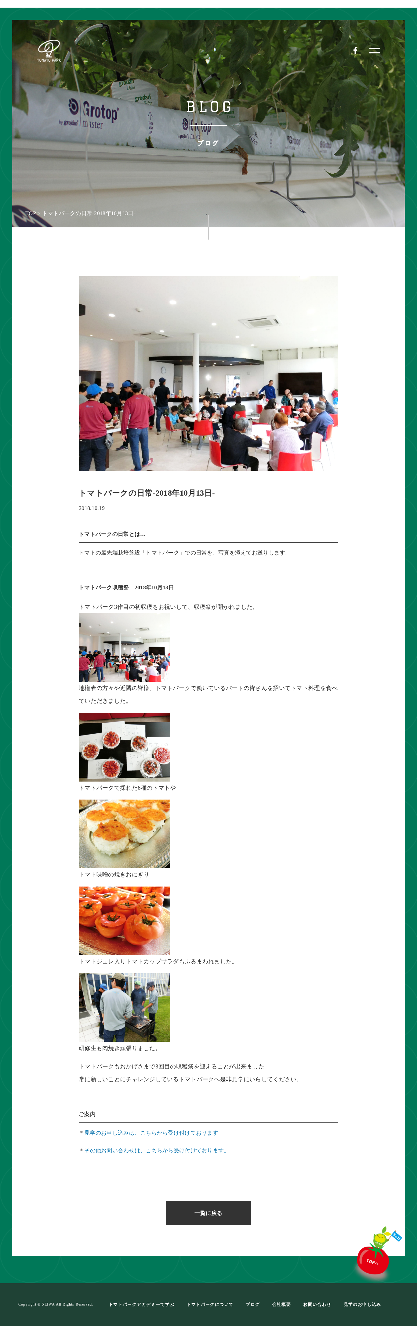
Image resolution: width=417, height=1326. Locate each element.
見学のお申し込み (362, 1304)
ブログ (253, 1304)
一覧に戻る (208, 1213)
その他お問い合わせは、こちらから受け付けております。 (156, 1150)
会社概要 (281, 1304)
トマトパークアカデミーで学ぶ (142, 1304)
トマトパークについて (210, 1304)
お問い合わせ (317, 1304)
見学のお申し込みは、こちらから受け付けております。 (154, 1133)
